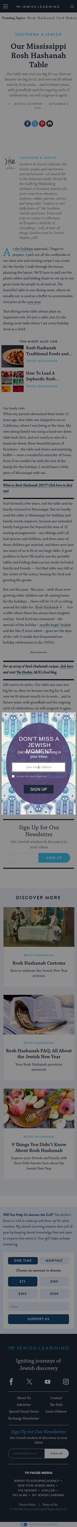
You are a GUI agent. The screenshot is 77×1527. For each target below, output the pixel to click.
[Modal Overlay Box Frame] (39, 763)
